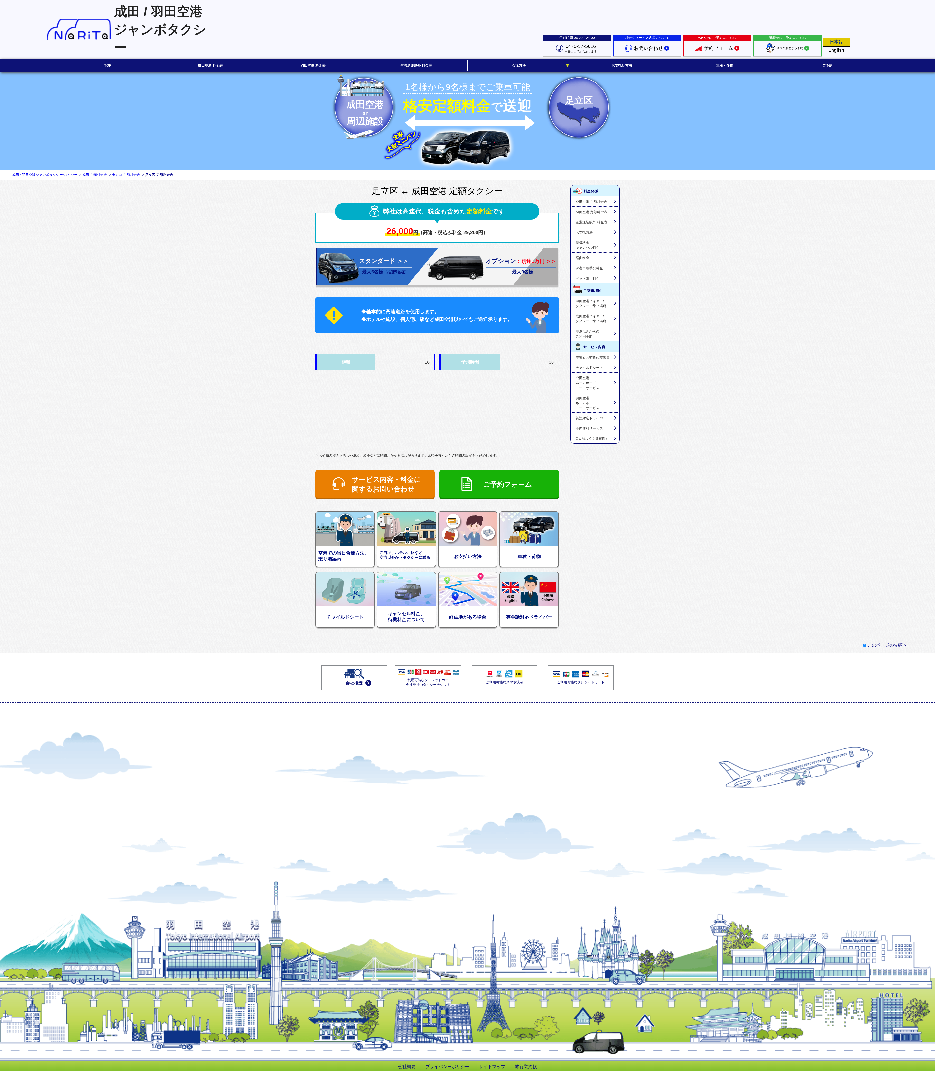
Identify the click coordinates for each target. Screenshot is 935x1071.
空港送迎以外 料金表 (591, 222)
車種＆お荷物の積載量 (593, 357)
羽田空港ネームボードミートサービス (587, 403)
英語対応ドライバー (591, 418)
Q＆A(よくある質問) (591, 438)
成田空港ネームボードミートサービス (587, 383)
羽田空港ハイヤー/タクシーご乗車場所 (591, 303)
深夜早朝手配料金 (589, 268)
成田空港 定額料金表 (591, 202)
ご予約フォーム (507, 484)
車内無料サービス (589, 428)
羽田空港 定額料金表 (591, 212)
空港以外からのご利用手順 (587, 334)
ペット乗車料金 (587, 278)
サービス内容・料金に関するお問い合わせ (386, 484)
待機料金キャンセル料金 (587, 245)
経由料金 (582, 258)
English (836, 50)
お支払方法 (584, 232)
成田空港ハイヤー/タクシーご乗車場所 (591, 318)
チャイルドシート (589, 368)
